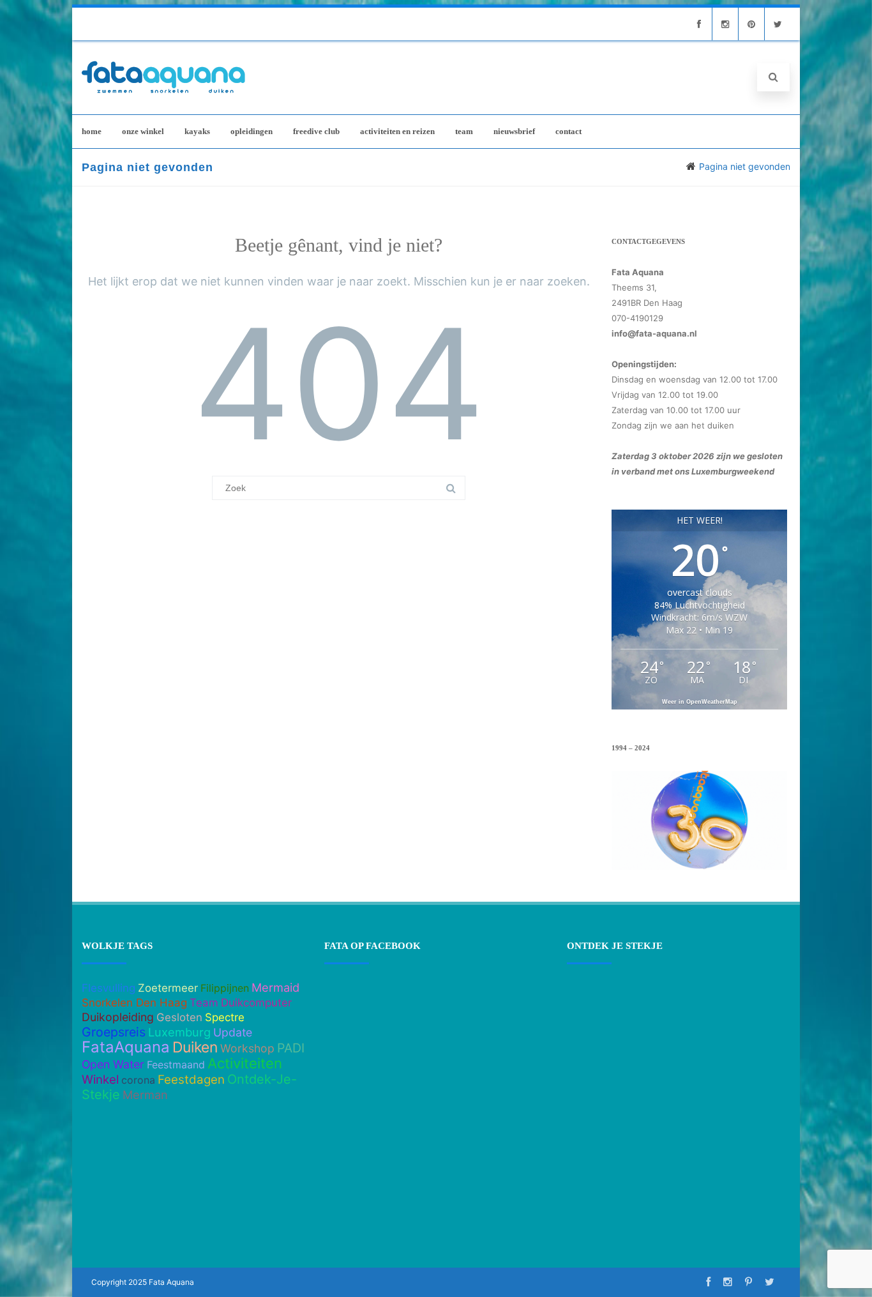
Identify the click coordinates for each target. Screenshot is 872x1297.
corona (138, 1079)
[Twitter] (777, 24)
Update (232, 1032)
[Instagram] (725, 24)
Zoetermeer (168, 988)
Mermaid (275, 987)
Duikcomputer (256, 1002)
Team (464, 131)
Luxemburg (179, 1032)
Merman (145, 1095)
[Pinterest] (751, 24)
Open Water (113, 1064)
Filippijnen (224, 988)
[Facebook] (699, 24)
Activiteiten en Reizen (397, 131)
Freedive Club (316, 131)
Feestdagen (191, 1079)
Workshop (247, 1048)
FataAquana (126, 1047)
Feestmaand (176, 1064)
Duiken (195, 1047)
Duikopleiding (118, 1017)
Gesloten (179, 1017)
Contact (568, 131)
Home (91, 131)
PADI (290, 1048)
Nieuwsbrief (514, 131)
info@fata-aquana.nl (654, 333)
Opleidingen (251, 131)
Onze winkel (143, 131)
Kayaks (197, 131)
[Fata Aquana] (163, 94)
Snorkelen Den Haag (134, 1002)
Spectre (224, 1017)
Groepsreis (114, 1032)
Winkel (100, 1079)
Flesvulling (108, 988)
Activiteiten (244, 1063)
